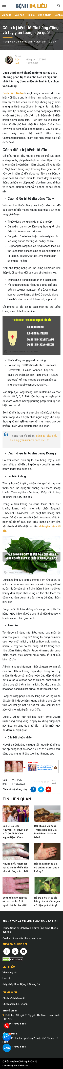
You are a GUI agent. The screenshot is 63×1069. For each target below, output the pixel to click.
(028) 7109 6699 (16, 1046)
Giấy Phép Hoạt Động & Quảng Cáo (22, 984)
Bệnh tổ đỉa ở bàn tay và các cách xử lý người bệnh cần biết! (15, 901)
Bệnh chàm (44, 14)
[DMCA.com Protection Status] (13, 959)
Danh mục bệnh (24, 41)
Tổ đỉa (31, 14)
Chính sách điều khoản (15, 1004)
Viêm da (6, 14)
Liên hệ (6, 978)
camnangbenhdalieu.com (16, 1065)
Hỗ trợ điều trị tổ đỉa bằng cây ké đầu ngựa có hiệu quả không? (47, 901)
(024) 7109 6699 (16, 1023)
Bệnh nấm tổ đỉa (13, 93)
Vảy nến (19, 14)
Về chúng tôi (9, 972)
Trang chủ (8, 41)
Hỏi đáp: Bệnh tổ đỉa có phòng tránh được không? (46, 867)
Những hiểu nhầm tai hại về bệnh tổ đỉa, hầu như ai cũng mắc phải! (16, 867)
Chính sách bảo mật (14, 998)
